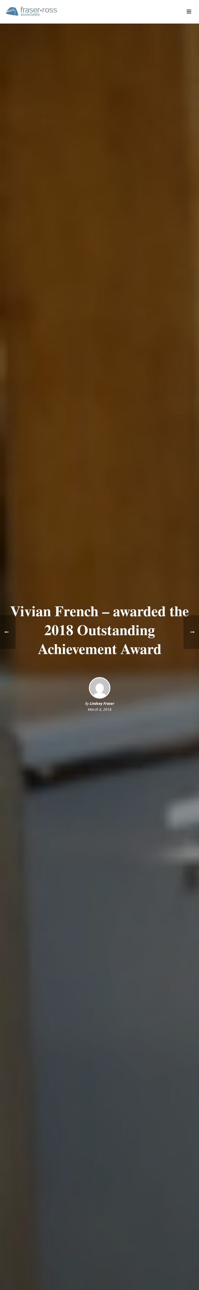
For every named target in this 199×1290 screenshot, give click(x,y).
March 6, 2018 (99, 709)
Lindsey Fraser (102, 703)
